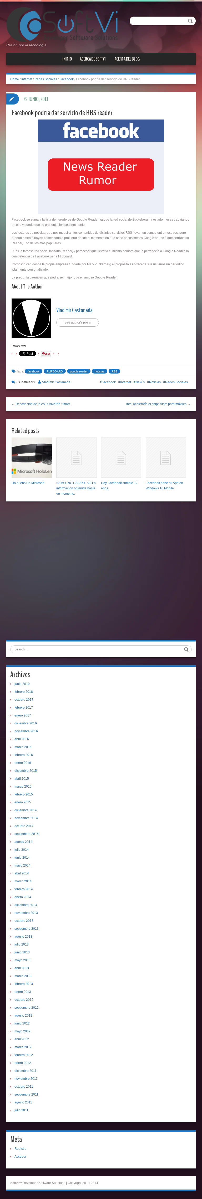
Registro (20, 1149)
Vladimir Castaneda (74, 310)
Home (14, 79)
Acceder (20, 1156)
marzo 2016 (23, 747)
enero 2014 (22, 897)
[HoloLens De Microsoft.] (32, 457)
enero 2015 (22, 802)
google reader (79, 371)
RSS (114, 371)
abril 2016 (21, 739)
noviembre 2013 (26, 913)
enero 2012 (22, 1063)
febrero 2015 (23, 794)
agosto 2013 (23, 936)
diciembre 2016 (25, 723)
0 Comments (26, 382)
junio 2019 (22, 684)
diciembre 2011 (25, 1071)
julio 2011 (21, 1110)
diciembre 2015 (25, 771)
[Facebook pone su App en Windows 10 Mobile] (166, 457)
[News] (62, 24)
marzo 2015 (23, 786)
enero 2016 (22, 763)
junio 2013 (22, 952)
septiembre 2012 (26, 1007)
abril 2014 (21, 873)
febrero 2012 (23, 1055)
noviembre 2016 (26, 731)
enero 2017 (22, 715)
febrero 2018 (23, 692)
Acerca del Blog (127, 59)
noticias (99, 371)
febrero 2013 (23, 984)
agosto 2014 (23, 842)
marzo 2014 (23, 881)
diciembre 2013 (25, 905)
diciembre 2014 (25, 810)
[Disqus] (101, 572)
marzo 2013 (23, 976)
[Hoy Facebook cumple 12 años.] (121, 457)
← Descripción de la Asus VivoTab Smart (41, 404)
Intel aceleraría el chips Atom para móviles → (158, 404)
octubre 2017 (23, 700)
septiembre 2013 (26, 929)
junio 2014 (22, 857)
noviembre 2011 (26, 1079)
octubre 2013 (23, 921)
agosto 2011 (23, 1102)
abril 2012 (21, 1039)
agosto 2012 (23, 1015)
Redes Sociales (45, 79)
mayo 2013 (22, 960)
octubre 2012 (23, 1000)
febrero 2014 (23, 889)
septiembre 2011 (26, 1094)
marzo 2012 (23, 1047)
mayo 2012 (22, 1031)
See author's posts (77, 322)
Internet (26, 79)
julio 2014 (21, 850)
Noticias (155, 382)
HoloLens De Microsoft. (28, 483)
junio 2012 (22, 1023)
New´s (140, 382)
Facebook (66, 79)
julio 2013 (21, 944)
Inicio (67, 59)
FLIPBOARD (55, 371)
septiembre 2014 (26, 834)
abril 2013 (21, 968)
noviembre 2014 (26, 818)
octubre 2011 (23, 1086)
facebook (33, 371)
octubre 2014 (23, 826)
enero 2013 (22, 992)
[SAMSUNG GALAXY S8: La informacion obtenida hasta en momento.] (76, 457)
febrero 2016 (23, 755)
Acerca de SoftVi (93, 59)
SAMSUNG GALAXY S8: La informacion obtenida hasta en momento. (76, 488)
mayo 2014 (22, 865)
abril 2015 (21, 778)
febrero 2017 (23, 707)
